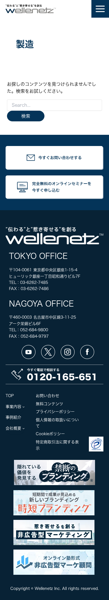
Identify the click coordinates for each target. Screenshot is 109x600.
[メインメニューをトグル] (100, 9)
